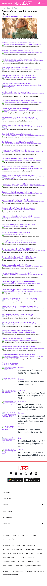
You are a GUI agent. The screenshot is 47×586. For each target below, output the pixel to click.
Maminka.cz (22, 402)
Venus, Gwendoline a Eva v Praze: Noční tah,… (18, 241)
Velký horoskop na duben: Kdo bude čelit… (17, 125)
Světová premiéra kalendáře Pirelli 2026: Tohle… (19, 249)
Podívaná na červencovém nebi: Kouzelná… (17, 339)
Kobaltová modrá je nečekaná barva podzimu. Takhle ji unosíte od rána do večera (31, 455)
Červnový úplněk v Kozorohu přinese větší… (17, 84)
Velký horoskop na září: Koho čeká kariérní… (17, 17)
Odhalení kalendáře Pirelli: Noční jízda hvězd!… (18, 208)
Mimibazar (21, 390)
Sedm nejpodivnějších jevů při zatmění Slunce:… (19, 43)
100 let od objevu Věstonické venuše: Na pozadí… (19, 347)
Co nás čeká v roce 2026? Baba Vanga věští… (18, 142)
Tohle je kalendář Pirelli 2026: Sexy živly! (16, 233)
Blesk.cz (21, 367)
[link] (11, 473)
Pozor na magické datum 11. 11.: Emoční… (17, 273)
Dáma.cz (21, 413)
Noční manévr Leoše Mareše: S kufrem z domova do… (21, 184)
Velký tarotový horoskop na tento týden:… (16, 92)
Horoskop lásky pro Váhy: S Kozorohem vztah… (18, 290)
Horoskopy (7, 8)
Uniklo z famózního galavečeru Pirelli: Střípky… (18, 200)
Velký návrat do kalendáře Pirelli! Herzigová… (18, 331)
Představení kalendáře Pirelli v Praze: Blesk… (18, 216)
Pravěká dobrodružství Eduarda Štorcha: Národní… (19, 355)
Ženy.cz (20, 438)
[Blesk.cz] (23, 468)
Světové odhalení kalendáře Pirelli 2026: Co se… (19, 257)
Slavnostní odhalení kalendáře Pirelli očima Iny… (19, 192)
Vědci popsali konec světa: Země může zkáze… (19, 76)
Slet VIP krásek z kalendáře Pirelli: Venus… (17, 265)
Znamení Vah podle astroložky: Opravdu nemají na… (20, 298)
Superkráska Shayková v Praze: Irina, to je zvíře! (18, 225)
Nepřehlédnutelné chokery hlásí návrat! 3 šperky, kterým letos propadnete (31, 443)
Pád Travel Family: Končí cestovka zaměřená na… (19, 306)
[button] (15, 479)
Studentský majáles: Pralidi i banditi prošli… (17, 109)
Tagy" (16, 8)
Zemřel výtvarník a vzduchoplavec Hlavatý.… (17, 67)
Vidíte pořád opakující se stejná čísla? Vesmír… (18, 322)
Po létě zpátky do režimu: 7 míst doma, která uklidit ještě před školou (31, 395)
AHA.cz (20, 427)
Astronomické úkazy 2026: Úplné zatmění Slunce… (20, 167)
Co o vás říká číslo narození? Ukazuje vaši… (17, 134)
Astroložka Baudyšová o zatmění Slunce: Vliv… (18, 51)
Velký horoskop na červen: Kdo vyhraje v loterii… (19, 101)
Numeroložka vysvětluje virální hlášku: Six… (17, 150)
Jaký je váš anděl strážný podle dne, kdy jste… (18, 314)
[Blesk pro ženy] (7, 3)
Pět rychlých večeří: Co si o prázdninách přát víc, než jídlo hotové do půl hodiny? (30, 407)
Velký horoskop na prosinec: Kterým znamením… (19, 175)
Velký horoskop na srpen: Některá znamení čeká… (20, 59)
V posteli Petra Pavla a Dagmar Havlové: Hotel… (19, 117)
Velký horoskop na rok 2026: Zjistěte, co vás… (18, 159)
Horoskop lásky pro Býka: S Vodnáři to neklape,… (19, 282)
